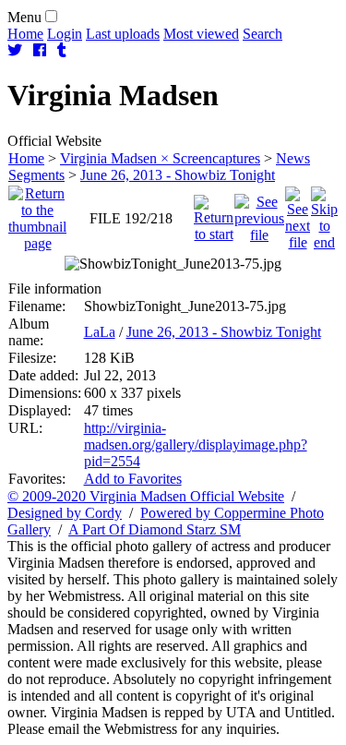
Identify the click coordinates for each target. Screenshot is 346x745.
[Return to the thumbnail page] (37, 214)
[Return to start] (213, 214)
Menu (24, 17)
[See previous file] (259, 214)
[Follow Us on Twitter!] (14, 50)
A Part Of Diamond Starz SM (154, 529)
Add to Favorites (133, 479)
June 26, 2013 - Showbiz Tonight (177, 175)
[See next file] (297, 214)
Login (64, 34)
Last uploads (123, 34)
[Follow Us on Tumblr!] (61, 50)
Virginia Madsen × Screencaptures (160, 158)
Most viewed (201, 34)
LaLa (99, 332)
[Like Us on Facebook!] (39, 50)
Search (262, 34)
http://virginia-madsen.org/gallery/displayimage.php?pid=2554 (195, 444)
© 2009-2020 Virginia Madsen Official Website (145, 496)
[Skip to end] (324, 214)
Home (25, 34)
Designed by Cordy (64, 513)
